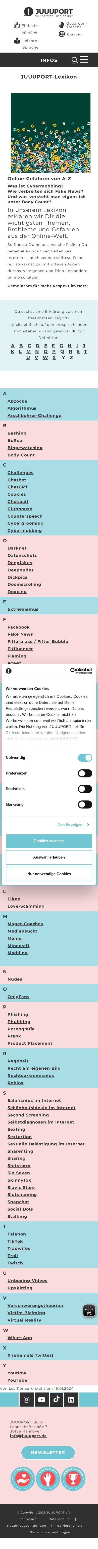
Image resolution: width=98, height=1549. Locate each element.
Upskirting (20, 1288)
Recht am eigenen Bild (34, 1068)
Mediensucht (22, 931)
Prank (14, 1036)
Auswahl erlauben (49, 857)
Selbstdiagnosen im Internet (41, 1122)
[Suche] (74, 59)
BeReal (16, 440)
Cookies (17, 494)
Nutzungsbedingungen (26, 1525)
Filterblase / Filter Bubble (38, 641)
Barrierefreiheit (69, 1525)
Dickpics (18, 577)
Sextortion (20, 1136)
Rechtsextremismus (31, 1075)
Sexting (16, 1129)
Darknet (17, 548)
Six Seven (19, 1173)
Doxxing (17, 591)
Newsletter (48, 1452)
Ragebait (18, 1061)
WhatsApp (20, 1337)
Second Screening (28, 1115)
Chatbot (17, 480)
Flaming (17, 656)
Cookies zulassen (49, 841)
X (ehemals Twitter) (31, 1355)
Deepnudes (21, 570)
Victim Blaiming (26, 1312)
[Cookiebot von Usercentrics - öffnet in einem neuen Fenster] (70, 671)
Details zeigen (70, 825)
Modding (18, 952)
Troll (13, 1255)
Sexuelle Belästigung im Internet (46, 1144)
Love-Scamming (26, 906)
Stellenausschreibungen (50, 1532)
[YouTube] (42, 1399)
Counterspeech (25, 516)
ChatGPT (18, 487)
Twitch (15, 1263)
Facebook (19, 627)
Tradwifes (19, 1248)
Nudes (15, 979)
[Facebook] (71, 1399)
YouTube (17, 1380)
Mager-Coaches (25, 923)
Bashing (17, 433)
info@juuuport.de (28, 1436)
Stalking (17, 1216)
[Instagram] (27, 1399)
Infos (49, 60)
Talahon (17, 1234)
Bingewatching (25, 447)
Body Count (21, 455)
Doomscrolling (24, 584)
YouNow (17, 1373)
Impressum (29, 1519)
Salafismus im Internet (34, 1100)
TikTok (15, 1241)
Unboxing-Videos (27, 1280)
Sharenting (20, 1151)
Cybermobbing (25, 530)
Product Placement (30, 1043)
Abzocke (17, 401)
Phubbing (19, 1021)
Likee (14, 899)
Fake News (20, 634)
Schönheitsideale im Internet (42, 1107)
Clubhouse (20, 509)
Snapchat (18, 1201)
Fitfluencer (20, 648)
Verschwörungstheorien (35, 1305)
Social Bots (20, 1209)
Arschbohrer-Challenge (35, 415)
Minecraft (19, 945)
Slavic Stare (21, 1187)
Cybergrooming (26, 523)
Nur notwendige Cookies (49, 874)
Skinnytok (19, 1180)
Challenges (21, 472)
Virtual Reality (24, 1320)
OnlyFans (19, 996)
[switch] (85, 773)
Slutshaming (22, 1194)
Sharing (17, 1158)
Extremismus (23, 609)
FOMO (15, 663)
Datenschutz (22, 555)
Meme (15, 938)
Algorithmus (22, 408)
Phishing (18, 1014)
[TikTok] (57, 1400)
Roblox (16, 1082)
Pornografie (21, 1029)
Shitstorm (19, 1165)
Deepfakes (20, 562)
